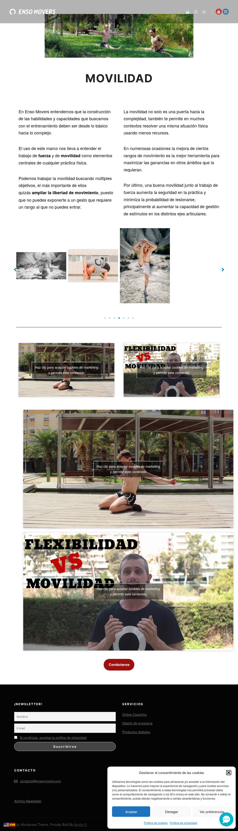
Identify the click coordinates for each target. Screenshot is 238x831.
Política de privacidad (183, 823)
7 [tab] (133, 318)
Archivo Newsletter (28, 801)
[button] (228, 772)
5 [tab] (123, 318)
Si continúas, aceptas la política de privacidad (53, 737)
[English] (6, 824)
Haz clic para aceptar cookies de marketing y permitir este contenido (66, 370)
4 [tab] (119, 318)
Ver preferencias (212, 811)
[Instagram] (226, 12)
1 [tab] (105, 318)
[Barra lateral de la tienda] (187, 12)
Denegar (171, 811)
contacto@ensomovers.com (40, 781)
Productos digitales (136, 732)
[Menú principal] (204, 12)
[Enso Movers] (32, 11)
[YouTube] (219, 12)
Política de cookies (156, 823)
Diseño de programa (137, 723)
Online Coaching (134, 714)
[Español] (13, 824)
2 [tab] (109, 318)
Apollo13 (80, 824)
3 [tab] (114, 318)
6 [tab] (128, 318)
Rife (17, 824)
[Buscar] (196, 12)
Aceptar (131, 811)
